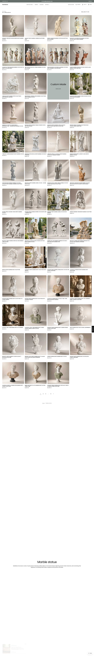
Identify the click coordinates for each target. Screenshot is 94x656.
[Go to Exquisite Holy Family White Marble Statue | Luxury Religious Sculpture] (58, 170)
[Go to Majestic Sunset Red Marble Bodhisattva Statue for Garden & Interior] (81, 228)
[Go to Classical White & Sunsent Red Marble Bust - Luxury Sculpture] (13, 373)
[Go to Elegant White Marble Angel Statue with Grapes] (58, 199)
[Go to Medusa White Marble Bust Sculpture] (13, 257)
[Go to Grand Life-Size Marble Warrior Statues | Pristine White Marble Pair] (58, 228)
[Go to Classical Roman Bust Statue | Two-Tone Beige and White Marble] (58, 286)
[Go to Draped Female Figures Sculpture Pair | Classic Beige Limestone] (81, 113)
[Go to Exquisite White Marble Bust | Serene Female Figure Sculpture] (58, 315)
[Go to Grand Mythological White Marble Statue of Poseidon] (36, 142)
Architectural (30, 4)
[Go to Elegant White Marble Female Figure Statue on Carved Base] (36, 113)
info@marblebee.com (47, 1)
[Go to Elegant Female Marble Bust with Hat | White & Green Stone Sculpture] (58, 373)
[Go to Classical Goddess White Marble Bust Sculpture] (81, 257)
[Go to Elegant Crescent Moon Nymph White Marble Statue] (13, 26)
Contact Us (5, 1)
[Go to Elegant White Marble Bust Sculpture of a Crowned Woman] (36, 286)
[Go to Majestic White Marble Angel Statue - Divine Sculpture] (36, 170)
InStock (47, 4)
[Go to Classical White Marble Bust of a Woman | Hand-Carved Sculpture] (81, 286)
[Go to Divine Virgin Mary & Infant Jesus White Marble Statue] (81, 142)
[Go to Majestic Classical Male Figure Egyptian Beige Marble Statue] (36, 228)
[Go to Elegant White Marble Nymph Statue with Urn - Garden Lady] (36, 199)
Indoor (36, 4)
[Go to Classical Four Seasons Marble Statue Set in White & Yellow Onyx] (13, 55)
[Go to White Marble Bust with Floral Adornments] (81, 315)
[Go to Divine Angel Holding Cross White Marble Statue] (13, 199)
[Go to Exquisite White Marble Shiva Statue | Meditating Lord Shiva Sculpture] (58, 113)
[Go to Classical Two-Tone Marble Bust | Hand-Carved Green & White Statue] (36, 315)
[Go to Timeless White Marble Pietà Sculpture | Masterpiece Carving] (13, 84)
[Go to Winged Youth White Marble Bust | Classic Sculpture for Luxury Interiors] (36, 344)
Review (90, 1)
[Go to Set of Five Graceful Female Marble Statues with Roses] (36, 55)
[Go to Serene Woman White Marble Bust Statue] (58, 344)
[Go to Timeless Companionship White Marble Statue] (13, 142)
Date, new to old (85, 11)
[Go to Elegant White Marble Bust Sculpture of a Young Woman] (13, 286)
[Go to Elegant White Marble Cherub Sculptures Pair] (36, 26)
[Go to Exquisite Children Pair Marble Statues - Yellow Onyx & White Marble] (81, 26)
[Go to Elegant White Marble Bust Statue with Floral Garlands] (81, 344)
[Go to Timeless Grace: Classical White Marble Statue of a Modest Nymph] (58, 142)
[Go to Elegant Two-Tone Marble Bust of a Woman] (13, 315)
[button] (71, 4)
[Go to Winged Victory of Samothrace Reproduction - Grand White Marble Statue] (13, 113)
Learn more (58, 88)
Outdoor (41, 4)
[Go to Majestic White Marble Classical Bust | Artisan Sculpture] (13, 344)
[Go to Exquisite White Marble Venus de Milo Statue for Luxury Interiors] (81, 84)
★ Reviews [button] (93, 329)
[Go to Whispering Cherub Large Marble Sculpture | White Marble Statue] (36, 84)
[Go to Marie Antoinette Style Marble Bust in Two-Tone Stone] (36, 373)
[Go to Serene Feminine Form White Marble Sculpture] (81, 199)
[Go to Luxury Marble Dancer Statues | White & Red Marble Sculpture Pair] (81, 55)
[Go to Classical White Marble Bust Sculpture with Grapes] (36, 257)
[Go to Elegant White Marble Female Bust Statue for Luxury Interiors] (58, 257)
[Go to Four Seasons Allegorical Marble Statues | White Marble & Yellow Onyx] (58, 55)
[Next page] (53, 394)
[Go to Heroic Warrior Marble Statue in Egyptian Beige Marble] (58, 26)
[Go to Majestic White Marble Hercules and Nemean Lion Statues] (13, 228)
